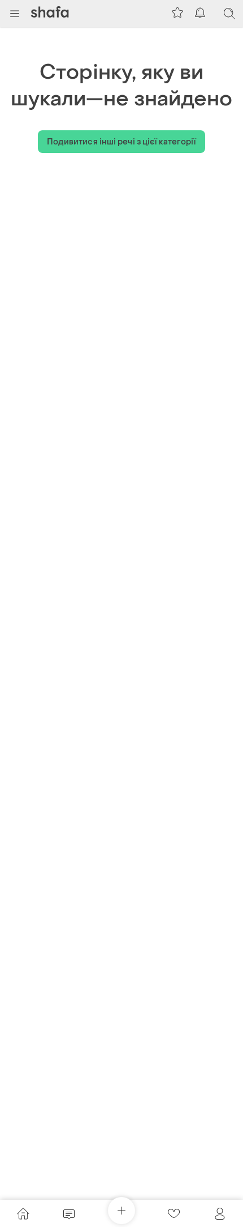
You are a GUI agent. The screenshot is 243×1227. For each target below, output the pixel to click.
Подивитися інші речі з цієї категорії (122, 142)
